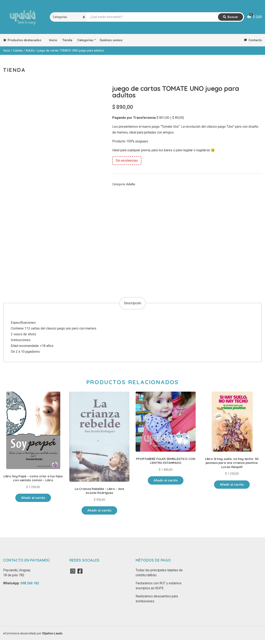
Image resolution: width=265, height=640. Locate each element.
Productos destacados (24, 40)
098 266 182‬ (29, 583)
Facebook (80, 571)
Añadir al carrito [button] (33, 498)
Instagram (72, 571)
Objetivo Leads (52, 633)
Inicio (53, 40)
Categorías (85, 40)
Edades (18, 50)
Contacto (255, 40)
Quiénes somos (111, 40)
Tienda (67, 40)
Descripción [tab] (132, 303)
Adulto (30, 50)
